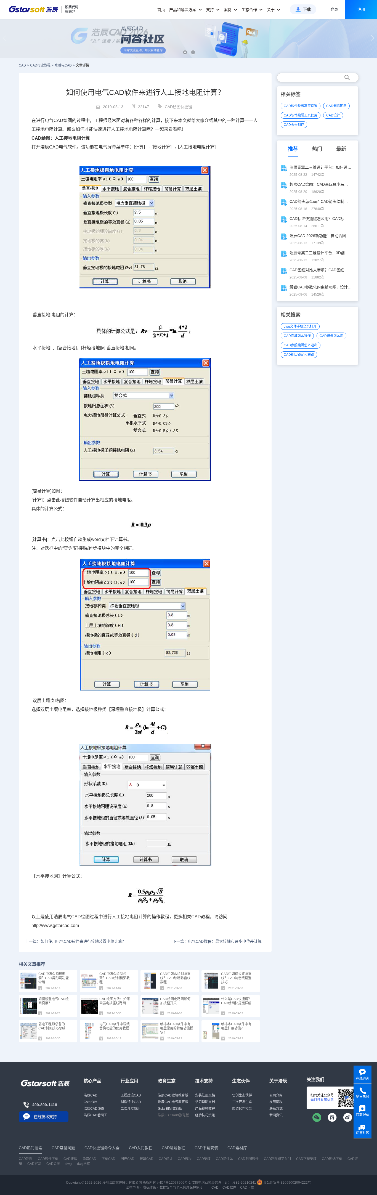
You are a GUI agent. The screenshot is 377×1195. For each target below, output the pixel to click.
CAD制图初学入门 (277, 1159)
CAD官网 (34, 1164)
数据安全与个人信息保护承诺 (181, 1187)
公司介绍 (276, 1095)
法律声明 (132, 1187)
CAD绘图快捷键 (178, 107)
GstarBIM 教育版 (170, 1109)
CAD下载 (247, 1187)
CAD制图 (26, 1159)
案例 (228, 9)
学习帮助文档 (205, 1102)
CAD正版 (70, 1159)
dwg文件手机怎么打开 (300, 326)
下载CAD (108, 1159)
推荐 (293, 149)
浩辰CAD (90, 1095)
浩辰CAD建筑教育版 (173, 1095)
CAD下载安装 (306, 1159)
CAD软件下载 (48, 1159)
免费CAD (89, 1159)
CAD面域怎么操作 (297, 336)
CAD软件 (229, 1187)
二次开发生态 (242, 1102)
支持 (210, 9)
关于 (271, 9)
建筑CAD (146, 1159)
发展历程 (276, 1102)
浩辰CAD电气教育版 (173, 1102)
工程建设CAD (131, 1095)
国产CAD (127, 1159)
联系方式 (276, 1109)
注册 (361, 9)
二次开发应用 (130, 1109)
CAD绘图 (63, 120)
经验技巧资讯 (205, 1115)
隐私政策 (149, 1187)
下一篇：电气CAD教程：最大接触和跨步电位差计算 (216, 941)
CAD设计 (333, 115)
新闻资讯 (276, 1115)
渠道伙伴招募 (242, 1109)
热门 (317, 149)
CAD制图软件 (248, 1159)
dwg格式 (83, 1164)
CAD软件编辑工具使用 (300, 115)
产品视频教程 (205, 1109)
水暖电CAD (63, 65)
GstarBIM (90, 1102)
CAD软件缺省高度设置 (300, 106)
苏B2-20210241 (244, 1183)
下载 (307, 9)
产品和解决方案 (183, 9)
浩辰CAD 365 (94, 1109)
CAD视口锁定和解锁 (299, 355)
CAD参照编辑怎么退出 (300, 345)
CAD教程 (200, 916)
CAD (22, 65)
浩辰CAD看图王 (95, 1115)
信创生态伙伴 (242, 1095)
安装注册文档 (205, 1095)
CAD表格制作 (294, 125)
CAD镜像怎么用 (331, 336)
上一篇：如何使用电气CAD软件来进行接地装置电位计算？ (75, 941)
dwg (68, 1164)
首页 (161, 9)
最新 (341, 149)
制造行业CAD (131, 1102)
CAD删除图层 (336, 106)
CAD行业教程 (40, 65)
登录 (334, 9)
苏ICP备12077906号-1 (174, 1183)
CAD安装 (204, 1159)
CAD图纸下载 (332, 1159)
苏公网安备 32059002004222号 (286, 1183)
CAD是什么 (224, 1159)
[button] (185, 52)
